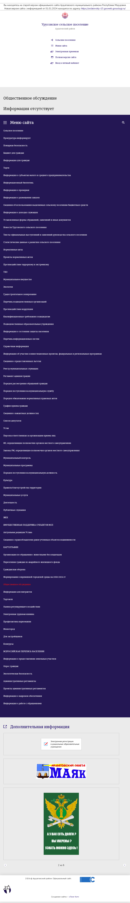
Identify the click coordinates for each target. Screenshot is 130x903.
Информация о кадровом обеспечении (22, 696)
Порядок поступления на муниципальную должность (30, 473)
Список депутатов (12, 421)
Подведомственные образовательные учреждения (28, 324)
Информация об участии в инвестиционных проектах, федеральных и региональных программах (52, 354)
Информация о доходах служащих (20, 212)
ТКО (5, 272)
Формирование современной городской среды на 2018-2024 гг (34, 577)
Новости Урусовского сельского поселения (25, 227)
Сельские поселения (65, 40)
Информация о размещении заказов (21, 197)
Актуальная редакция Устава (17, 532)
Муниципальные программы (18, 465)
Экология (8, 287)
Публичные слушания (14, 510)
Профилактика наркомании (17, 621)
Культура (7, 480)
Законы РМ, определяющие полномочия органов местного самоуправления (41, 450)
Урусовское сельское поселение (65, 24)
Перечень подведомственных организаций (25, 302)
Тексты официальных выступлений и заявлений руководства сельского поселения (45, 235)
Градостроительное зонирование (19, 294)
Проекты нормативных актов (18, 257)
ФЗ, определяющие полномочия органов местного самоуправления (37, 443)
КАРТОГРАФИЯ (10, 547)
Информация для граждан (16, 160)
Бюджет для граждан (13, 153)
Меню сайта (61, 46)
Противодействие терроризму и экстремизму (26, 264)
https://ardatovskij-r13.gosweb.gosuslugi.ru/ (103, 8)
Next (125, 865)
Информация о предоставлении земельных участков (29, 659)
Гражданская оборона (14, 569)
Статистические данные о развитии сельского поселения (31, 242)
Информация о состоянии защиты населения (26, 331)
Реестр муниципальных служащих (20, 369)
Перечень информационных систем (21, 339)
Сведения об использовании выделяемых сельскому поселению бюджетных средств (45, 205)
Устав (6, 428)
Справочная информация (16, 346)
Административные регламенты (19, 681)
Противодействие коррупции (18, 309)
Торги (6, 168)
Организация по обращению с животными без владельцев (32, 555)
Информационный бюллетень (18, 183)
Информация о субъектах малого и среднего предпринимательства (37, 175)
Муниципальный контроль (17, 458)
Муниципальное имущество (17, 279)
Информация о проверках (16, 190)
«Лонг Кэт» (74, 896)
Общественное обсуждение (17, 584)
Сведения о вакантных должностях (21, 413)
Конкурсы (8, 644)
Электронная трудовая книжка (18, 614)
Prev (5, 865)
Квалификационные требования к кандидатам (26, 316)
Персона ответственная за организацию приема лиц (29, 436)
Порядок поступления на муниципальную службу (28, 391)
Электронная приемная (67, 51)
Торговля (8, 599)
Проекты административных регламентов (24, 688)
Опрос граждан (10, 666)
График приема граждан (15, 406)
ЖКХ (5, 517)
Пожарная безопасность (15, 145)
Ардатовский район (65, 29)
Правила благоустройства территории (22, 488)
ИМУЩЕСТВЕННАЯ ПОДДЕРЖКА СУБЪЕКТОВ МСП (28, 525)
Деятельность (10, 502)
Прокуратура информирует (17, 138)
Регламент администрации (16, 376)
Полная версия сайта (65, 57)
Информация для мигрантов (17, 592)
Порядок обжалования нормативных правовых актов (30, 398)
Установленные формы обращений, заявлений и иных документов (37, 220)
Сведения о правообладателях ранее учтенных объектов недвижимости (39, 540)
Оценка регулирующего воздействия (21, 607)
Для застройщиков (12, 636)
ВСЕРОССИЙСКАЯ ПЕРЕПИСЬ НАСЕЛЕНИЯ (23, 651)
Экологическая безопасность (17, 674)
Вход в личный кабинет (67, 63)
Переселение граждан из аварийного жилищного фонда (31, 562)
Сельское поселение (13, 131)
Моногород (9, 629)
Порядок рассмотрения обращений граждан (25, 383)
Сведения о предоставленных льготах (22, 361)
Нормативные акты (13, 250)
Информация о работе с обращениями (22, 703)
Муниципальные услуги (15, 495)
